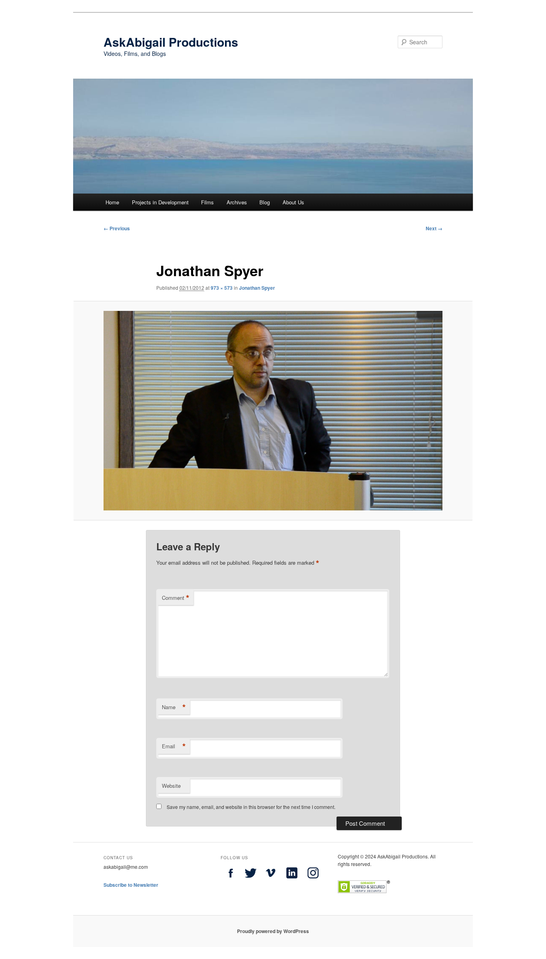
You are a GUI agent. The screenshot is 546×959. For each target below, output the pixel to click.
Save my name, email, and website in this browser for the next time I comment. (251, 806)
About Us (293, 202)
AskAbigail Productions (171, 41)
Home (112, 202)
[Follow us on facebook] (231, 880)
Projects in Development (160, 202)
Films (207, 202)
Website (171, 785)
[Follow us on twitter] (251, 880)
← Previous (117, 228)
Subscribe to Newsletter (131, 884)
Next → (434, 228)
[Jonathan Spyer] (273, 410)
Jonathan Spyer (257, 287)
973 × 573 (222, 287)
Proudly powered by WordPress (273, 931)
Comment (175, 597)
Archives (237, 202)
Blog (264, 202)
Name (174, 707)
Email (174, 746)
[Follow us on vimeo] (271, 880)
